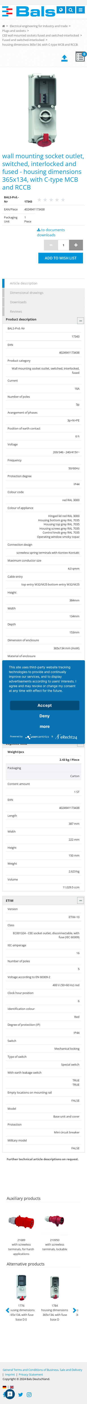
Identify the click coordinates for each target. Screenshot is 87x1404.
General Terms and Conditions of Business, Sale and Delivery (42, 1370)
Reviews (16, 311)
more (45, 726)
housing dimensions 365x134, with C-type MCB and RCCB (40, 45)
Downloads (18, 302)
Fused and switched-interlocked (23, 40)
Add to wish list (61, 258)
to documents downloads (51, 232)
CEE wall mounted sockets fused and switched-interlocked (40, 35)
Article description (23, 283)
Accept (44, 705)
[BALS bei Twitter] (20, 1395)
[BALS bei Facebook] (4, 1395)
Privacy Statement (31, 1374)
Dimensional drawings (27, 293)
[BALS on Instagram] (29, 1395)
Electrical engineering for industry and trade (39, 26)
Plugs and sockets (14, 31)
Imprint (10, 1374)
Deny (44, 716)
